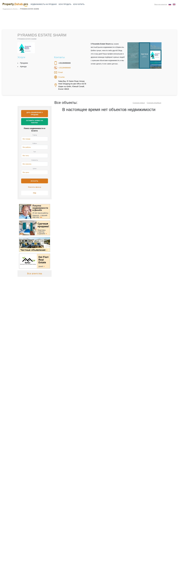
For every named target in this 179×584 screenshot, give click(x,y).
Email (60, 72)
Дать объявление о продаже (35, 113)
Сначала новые (139, 103)
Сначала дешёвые (154, 103)
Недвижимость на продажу (44, 4)
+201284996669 (64, 68)
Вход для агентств (160, 4)
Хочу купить (79, 4)
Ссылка (61, 77)
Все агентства (34, 273)
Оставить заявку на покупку (34, 122)
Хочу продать (65, 4)
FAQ (34, 193)
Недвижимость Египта (10, 9)
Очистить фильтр (34, 187)
